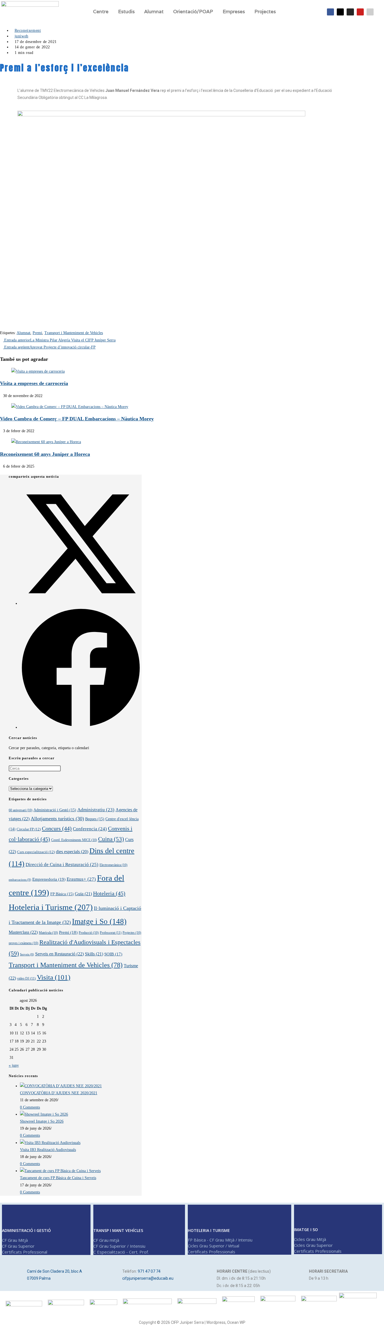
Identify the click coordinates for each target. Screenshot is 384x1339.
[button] (102, 11)
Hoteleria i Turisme (51, 907)
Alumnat (23, 333)
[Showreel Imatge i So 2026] (44, 1114)
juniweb (21, 36)
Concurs (57, 828)
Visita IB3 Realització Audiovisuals (48, 1150)
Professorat (110, 933)
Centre (101, 11)
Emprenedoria (48, 879)
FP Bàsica (62, 894)
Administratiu (95, 809)
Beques (94, 819)
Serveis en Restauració (59, 954)
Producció (89, 933)
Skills (94, 953)
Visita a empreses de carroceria (34, 383)
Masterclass (23, 932)
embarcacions (20, 879)
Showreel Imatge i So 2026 (42, 1121)
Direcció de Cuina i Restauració (62, 864)
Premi (37, 333)
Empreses (234, 11)
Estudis (126, 11)
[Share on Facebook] (81, 727)
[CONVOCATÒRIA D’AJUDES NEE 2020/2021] (61, 1086)
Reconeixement (28, 30)
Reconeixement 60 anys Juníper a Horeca (45, 454)
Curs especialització (36, 852)
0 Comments (30, 1107)
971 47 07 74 (149, 1271)
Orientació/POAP (193, 11)
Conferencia (90, 829)
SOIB (113, 954)
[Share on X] (81, 603)
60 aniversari (20, 810)
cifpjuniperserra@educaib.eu (147, 1278)
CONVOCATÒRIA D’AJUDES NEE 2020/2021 (58, 1093)
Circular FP (29, 829)
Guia (83, 893)
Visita (53, 977)
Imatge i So (99, 921)
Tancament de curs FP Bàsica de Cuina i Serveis (58, 1178)
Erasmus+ (81, 879)
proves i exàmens (23, 943)
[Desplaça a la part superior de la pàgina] (4, 1333)
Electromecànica (113, 865)
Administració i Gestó (54, 810)
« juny (14, 1065)
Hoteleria (109, 893)
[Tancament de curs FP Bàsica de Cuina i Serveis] (60, 1171)
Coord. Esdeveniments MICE (74, 840)
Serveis (27, 954)
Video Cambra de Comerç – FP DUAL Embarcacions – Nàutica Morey (77, 419)
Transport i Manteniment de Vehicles (73, 333)
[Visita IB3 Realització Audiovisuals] (50, 1143)
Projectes (265, 11)
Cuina (111, 839)
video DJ (26, 978)
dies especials (72, 851)
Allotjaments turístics (57, 818)
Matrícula (48, 933)
